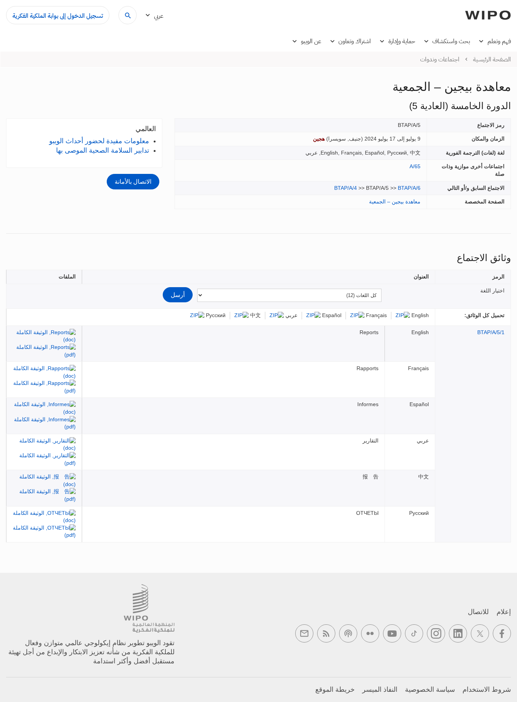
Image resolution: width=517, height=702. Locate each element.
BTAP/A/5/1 (491, 332)
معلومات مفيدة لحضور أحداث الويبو (99, 141)
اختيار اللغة (492, 291)
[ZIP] (403, 315)
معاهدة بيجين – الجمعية (394, 202)
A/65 (415, 166)
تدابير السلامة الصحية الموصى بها (102, 150)
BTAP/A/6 (409, 188)
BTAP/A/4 (345, 188)
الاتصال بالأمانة (133, 181)
